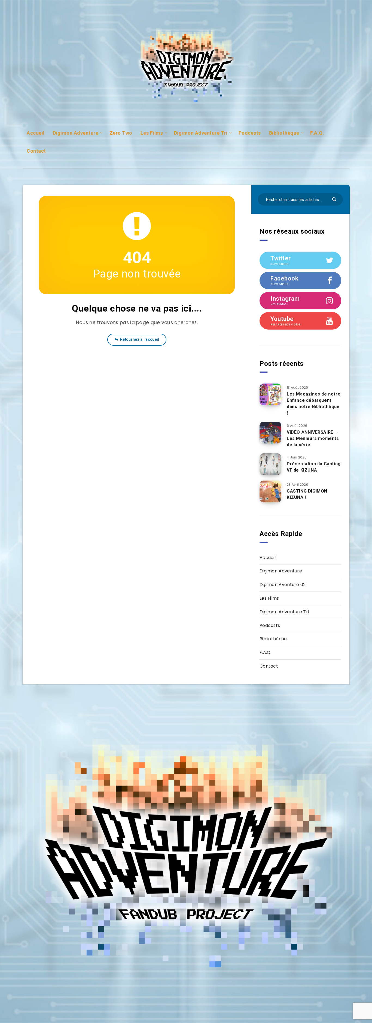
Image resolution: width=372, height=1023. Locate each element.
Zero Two (120, 133)
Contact (36, 151)
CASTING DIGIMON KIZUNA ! (307, 494)
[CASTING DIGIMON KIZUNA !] (270, 491)
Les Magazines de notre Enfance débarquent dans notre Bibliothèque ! (313, 403)
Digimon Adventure (76, 133)
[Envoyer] (334, 199)
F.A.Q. (317, 133)
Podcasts (250, 133)
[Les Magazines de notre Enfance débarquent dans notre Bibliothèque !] (270, 394)
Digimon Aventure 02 (283, 584)
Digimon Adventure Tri (201, 133)
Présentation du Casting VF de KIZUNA (314, 467)
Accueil (36, 133)
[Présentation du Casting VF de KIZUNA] (270, 464)
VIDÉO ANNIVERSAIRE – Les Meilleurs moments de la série (313, 438)
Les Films (152, 133)
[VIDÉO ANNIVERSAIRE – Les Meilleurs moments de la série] (270, 432)
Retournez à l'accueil (139, 339)
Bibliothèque (284, 133)
